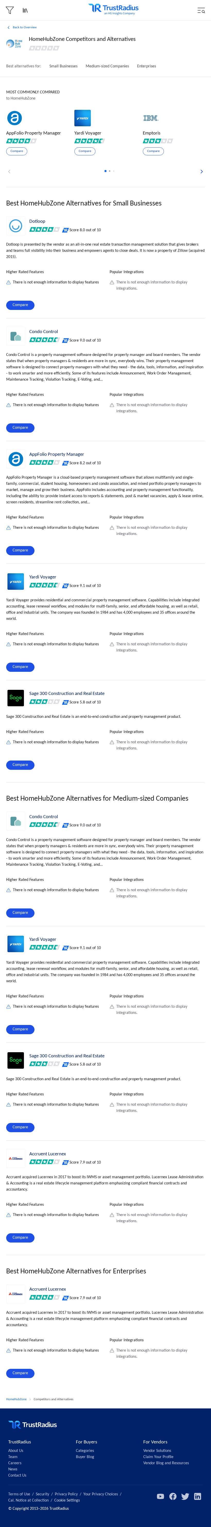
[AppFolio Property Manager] (15, 458)
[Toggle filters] (9, 10)
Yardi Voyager (42, 577)
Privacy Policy (66, 1494)
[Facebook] (173, 1496)
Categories (85, 1451)
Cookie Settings (67, 1500)
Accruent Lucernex (47, 1154)
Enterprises (146, 66)
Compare (20, 305)
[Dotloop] (15, 225)
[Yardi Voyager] (15, 581)
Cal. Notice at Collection (28, 1500)
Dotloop (37, 221)
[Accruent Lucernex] (15, 1158)
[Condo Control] (15, 336)
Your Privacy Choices (100, 1494)
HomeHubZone (16, 1399)
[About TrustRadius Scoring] (65, 230)
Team (12, 1457)
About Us (15, 1451)
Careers (14, 1463)
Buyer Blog (85, 1457)
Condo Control (43, 331)
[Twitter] (185, 1496)
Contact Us (17, 1476)
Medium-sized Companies (107, 66)
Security (42, 1494)
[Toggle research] (25, 10)
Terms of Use (19, 1494)
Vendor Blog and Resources (166, 1463)
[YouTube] (160, 1496)
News (12, 1469)
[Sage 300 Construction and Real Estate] (15, 698)
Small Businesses (63, 66)
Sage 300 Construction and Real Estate (66, 693)
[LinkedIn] (198, 1496)
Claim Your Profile (158, 1457)
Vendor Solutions (157, 1451)
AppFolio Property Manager (56, 454)
